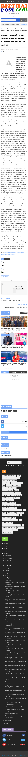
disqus (14, 372)
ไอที (4, 485)
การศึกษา (16, 515)
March (6, 578)
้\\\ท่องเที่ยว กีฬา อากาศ (12, 530)
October (7, 560)
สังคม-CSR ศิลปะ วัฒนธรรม (9, 487)
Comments (23, 432)
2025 (5, 546)
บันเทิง (19, 475)
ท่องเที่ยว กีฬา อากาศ (8, 510)
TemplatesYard (5, 755)
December (7, 555)
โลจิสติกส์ (9, 512)
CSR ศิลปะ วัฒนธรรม (8, 497)
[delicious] (22, 1)
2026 (5, 543)
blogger (5, 372)
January (7, 720)
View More (24, 312)
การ (17, 520)
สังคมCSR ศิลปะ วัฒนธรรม (9, 527)
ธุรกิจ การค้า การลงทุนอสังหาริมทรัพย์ (12, 525)
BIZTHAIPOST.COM (13, 753)
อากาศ (8, 517)
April (6, 575)
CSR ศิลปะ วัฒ (18, 510)
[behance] (18, 1)
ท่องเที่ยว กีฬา (17, 505)
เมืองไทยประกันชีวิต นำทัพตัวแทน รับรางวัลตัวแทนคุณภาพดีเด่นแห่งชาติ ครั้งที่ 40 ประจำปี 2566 (13, 329)
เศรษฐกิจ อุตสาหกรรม (8, 500)
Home (2, 28)
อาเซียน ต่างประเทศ (7, 490)
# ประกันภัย (7, 259)
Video (4, 512)
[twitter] (7, 1)
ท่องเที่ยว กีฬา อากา (7, 522)
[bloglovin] (11, 1)
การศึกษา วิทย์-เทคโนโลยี (9, 492)
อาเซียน (19, 527)
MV (24, 510)
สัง (3, 515)
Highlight (14, 432)
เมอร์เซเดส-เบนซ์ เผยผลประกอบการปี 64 (14, 707)
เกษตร (14, 507)
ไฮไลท (13, 517)
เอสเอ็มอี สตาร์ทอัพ (7, 505)
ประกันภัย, (15, 49)
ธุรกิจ (4, 517)
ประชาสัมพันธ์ (6, 483)
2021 (5, 723)
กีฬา (15, 512)
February (7, 580)
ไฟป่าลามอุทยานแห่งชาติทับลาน (12, 713)
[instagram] (20, 1)
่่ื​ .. (3, 530)
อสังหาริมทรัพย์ (6, 480)
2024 (5, 548)
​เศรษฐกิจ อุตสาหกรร (8, 532)
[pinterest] (9, 1)
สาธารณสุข (5, 495)
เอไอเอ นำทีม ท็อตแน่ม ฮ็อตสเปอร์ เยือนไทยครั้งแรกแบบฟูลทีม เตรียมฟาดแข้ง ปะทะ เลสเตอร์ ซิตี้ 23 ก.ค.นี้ (13, 365)
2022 (5, 553)
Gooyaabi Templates (21, 755)
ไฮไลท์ (12, 485)
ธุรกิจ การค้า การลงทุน (15, 495)
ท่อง (21, 520)
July (6, 568)
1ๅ (11, 515)
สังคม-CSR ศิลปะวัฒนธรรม (9, 502)
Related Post (5, 312)
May (6, 573)
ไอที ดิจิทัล (14, 480)
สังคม (8, 485)
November (7, 558)
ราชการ (19, 492)
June (6, 570)
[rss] (16, 1)
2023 (5, 551)
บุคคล (21, 512)
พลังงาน (13, 483)
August (7, 565)
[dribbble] (14, 1)
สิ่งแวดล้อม (5, 478)
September (8, 563)
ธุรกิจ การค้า (6, 507)
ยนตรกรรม (19, 483)
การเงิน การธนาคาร (5, 317)
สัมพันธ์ (7, 515)
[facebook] (5, 1)
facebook (22, 372)
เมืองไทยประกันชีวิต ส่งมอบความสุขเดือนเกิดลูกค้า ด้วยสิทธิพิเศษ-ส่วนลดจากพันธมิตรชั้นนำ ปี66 (13, 346)
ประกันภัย (7, 28)
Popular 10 (5, 432)
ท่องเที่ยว (16, 490)
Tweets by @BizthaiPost (6, 455)
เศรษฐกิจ (17, 497)
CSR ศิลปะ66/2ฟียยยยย (8, 520)
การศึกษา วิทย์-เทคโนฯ (21, 24)
